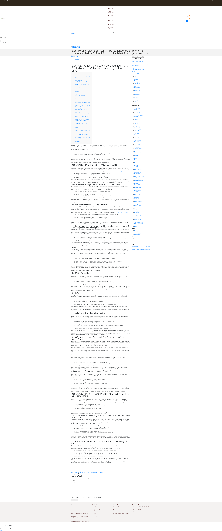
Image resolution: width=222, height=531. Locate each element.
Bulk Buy (111, 14)
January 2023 (137, 89)
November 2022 (137, 91)
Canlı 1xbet (77, 122)
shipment (145, 249)
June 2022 (136, 98)
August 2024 (136, 73)
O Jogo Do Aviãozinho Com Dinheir (139, 62)
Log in (135, 230)
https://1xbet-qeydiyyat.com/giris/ (121, 212)
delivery (149, 246)
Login (220, 4)
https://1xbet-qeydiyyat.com (119, 171)
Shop (110, 11)
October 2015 (137, 102)
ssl (147, 249)
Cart (115, 509)
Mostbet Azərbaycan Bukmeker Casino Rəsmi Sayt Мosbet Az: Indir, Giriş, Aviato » (87, 472)
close (1, 530)
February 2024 (137, 82)
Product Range (112, 9)
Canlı (75, 98)
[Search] (143, 57)
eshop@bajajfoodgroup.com (215, 0)
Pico (134, 249)
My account (116, 506)
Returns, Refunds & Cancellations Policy (121, 513)
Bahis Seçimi (77, 91)
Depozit (76, 88)
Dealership (111, 15)
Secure (137, 249)
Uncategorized (77, 59)
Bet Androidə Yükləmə (79, 140)
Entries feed (136, 231)
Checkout (116, 510)
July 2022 (136, 97)
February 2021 (137, 100)
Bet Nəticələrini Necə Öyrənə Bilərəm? (82, 81)
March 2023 (136, 86)
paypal (133, 249)
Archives (135, 72)
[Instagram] (134, 239)
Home (110, 7)
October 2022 (137, 93)
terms (149, 249)
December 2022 (137, 90)
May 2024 (136, 77)
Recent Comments (138, 70)
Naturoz (76, 57)
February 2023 (137, 87)
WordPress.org (137, 234)
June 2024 (136, 76)
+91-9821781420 (7, 0)
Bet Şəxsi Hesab (78, 141)
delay (147, 246)
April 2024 (136, 79)
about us (133, 246)
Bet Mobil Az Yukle (78, 90)
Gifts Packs (111, 12)
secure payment (140, 249)
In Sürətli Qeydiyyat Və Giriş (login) (81, 123)
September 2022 (137, 94)
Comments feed (137, 233)
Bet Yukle (76, 128)
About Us (111, 8)
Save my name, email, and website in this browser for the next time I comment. (87, 497)
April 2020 (136, 101)
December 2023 (137, 84)
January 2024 (137, 83)
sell (143, 249)
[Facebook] (134, 238)
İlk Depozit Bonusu (78, 124)
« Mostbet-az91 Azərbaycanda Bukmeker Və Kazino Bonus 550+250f (84, 471)
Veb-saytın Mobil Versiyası (80, 133)
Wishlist (115, 508)
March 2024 (136, 80)
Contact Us (111, 16)
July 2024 (136, 75)
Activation (136, 246)
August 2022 (136, 95)
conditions (142, 246)
